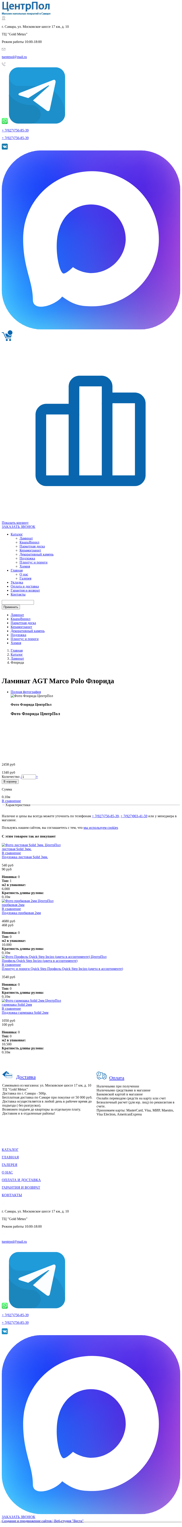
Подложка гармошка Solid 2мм (25, 1012)
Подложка (18, 635)
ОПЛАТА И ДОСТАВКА (21, 1180)
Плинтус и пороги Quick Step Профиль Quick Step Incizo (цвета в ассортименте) (62, 969)
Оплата (116, 1078)
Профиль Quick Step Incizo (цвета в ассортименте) (39, 961)
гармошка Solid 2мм (17, 1004)
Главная (17, 650)
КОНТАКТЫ (12, 1195)
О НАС (7, 1172)
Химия (16, 643)
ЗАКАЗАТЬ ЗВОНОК (18, 527)
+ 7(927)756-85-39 (15, 130)
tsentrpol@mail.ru (14, 57)
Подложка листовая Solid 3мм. (25, 857)
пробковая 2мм (13, 905)
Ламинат (17, 615)
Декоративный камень (28, 631)
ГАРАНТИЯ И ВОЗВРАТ (21, 1187)
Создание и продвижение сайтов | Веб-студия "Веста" (43, 1521)
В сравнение (11, 801)
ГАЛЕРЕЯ (9, 1165)
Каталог (17, 654)
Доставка (26, 1077)
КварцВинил (20, 619)
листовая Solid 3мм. (17, 849)
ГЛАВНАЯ (10, 1157)
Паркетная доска (23, 623)
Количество (11, 777)
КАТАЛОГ (10, 1150)
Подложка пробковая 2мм (21, 913)
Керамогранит (21, 627)
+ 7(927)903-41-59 (134, 816)
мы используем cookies (100, 827)
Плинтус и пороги (25, 639)
